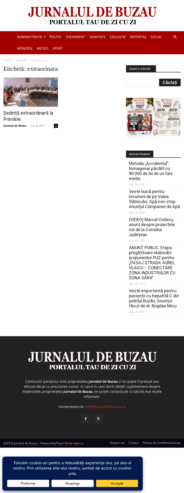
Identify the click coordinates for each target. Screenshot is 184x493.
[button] (175, 37)
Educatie (118, 37)
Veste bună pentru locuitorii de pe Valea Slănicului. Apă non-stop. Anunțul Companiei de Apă (154, 199)
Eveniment (75, 37)
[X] (98, 418)
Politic (56, 37)
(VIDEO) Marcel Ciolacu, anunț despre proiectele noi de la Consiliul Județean (152, 227)
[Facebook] (85, 418)
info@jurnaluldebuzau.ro (105, 406)
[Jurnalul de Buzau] (92, 16)
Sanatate (97, 37)
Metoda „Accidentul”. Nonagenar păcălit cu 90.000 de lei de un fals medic (151, 171)
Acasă (7, 60)
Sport (57, 48)
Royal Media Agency (70, 443)
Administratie (29, 37)
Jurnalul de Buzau (14, 125)
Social (156, 37)
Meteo (42, 48)
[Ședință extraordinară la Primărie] (30, 92)
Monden (24, 48)
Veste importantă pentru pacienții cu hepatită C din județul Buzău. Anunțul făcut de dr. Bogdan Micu (154, 298)
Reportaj (138, 37)
